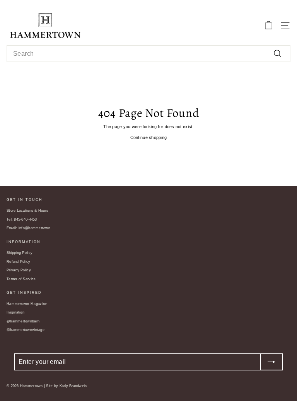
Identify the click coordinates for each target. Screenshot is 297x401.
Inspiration (15, 312)
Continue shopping (148, 137)
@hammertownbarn (23, 321)
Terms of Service (21, 279)
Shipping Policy (19, 253)
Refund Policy (19, 262)
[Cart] (268, 25)
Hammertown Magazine (27, 304)
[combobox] (148, 53)
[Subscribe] (271, 361)
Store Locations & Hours (27, 210)
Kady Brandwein (73, 386)
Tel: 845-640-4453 (22, 219)
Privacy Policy (19, 270)
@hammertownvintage (25, 330)
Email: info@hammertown (28, 228)
